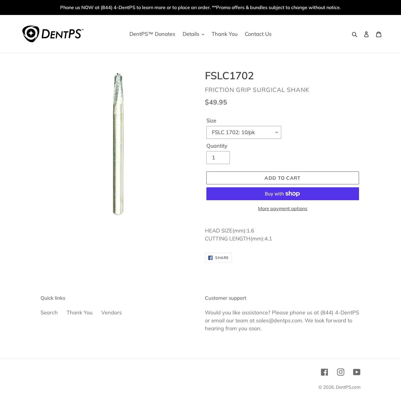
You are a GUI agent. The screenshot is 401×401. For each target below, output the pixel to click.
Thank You (79, 312)
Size (211, 120)
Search (49, 312)
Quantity (217, 145)
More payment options (282, 208)
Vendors (111, 312)
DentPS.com (348, 387)
